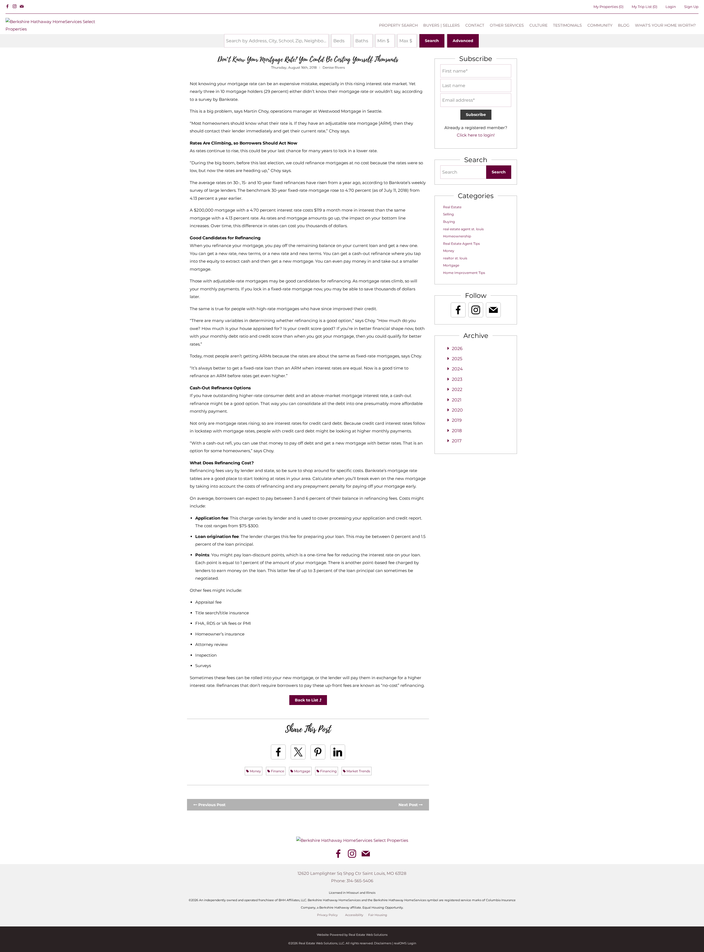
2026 (457, 348)
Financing (328, 771)
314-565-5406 (359, 880)
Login (671, 6)
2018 (457, 430)
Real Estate (452, 207)
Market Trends (358, 771)
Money (255, 771)
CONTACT (474, 25)
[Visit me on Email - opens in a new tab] (22, 6)
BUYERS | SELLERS (441, 25)
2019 (457, 420)
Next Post (408, 804)
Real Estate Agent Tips (461, 244)
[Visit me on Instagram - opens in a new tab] (14, 6)
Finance (277, 771)
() (608, 6)
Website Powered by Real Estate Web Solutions (352, 935)
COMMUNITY (599, 25)
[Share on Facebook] (278, 752)
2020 (457, 410)
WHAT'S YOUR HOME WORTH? (665, 25)
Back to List (307, 700)
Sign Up (691, 6)
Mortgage (301, 771)
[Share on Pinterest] (317, 752)
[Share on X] (298, 752)
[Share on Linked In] (337, 752)
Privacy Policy (327, 915)
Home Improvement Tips (464, 273)
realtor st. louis (455, 258)
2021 (456, 400)
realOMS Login (405, 943)
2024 (457, 368)
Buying (449, 222)
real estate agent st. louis (463, 229)
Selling (448, 214)
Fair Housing (377, 915)
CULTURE (538, 25)
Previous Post (211, 804)
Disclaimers (382, 943)
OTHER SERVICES (507, 25)
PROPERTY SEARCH (398, 25)
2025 (457, 358)
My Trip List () (644, 6)
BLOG (623, 25)
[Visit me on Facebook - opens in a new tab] (7, 6)
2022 (457, 389)
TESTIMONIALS (567, 25)
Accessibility (354, 915)
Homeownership (457, 236)
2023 (457, 379)
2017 (456, 440)
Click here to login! (476, 135)
